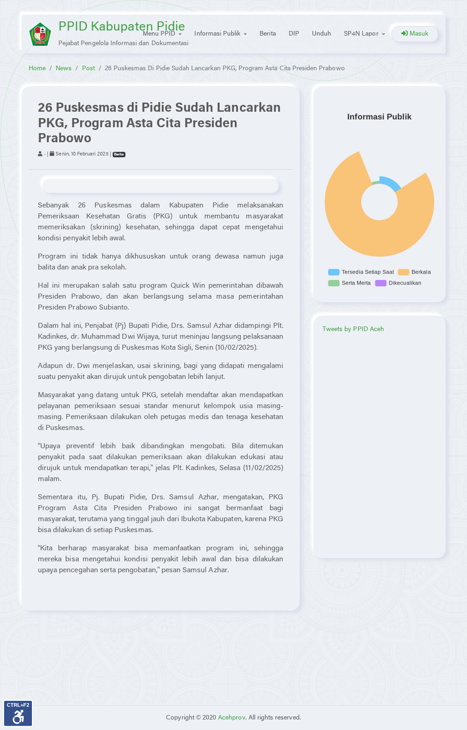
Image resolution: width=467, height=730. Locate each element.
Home (37, 68)
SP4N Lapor (361, 34)
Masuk (418, 34)
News (64, 68)
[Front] (40, 34)
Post (88, 68)
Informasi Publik (217, 34)
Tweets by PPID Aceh (353, 329)
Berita (267, 34)
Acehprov (231, 717)
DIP (294, 34)
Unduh (321, 34)
